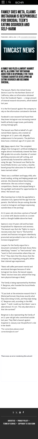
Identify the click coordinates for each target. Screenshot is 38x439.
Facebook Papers (15, 98)
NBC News (5, 146)
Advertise (11, 421)
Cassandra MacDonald (28, 37)
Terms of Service (9, 424)
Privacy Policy (23, 421)
